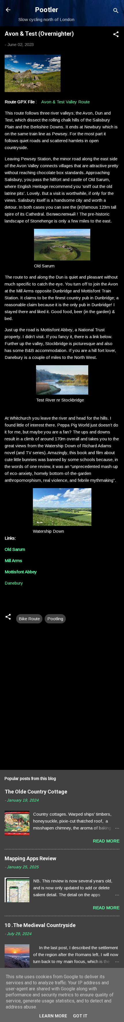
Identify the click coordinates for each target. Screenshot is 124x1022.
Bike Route (29, 618)
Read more (106, 840)
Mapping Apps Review (30, 858)
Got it (80, 1016)
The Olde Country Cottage (36, 792)
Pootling (55, 618)
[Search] (115, 11)
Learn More (53, 1016)
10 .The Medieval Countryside (40, 925)
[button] (115, 35)
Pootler (46, 10)
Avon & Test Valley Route (65, 101)
